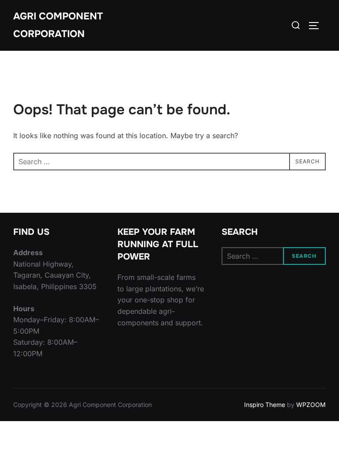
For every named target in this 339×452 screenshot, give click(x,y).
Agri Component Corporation (58, 25)
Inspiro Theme (264, 404)
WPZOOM (311, 404)
